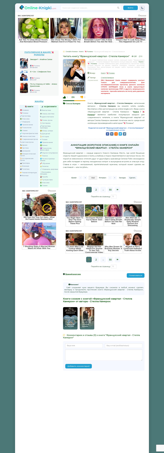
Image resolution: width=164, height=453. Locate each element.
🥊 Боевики (24, 110)
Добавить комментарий (78, 366)
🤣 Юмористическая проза (28, 154)
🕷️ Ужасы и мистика (27, 136)
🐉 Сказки (23, 130)
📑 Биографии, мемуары (45, 173)
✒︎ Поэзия (43, 139)
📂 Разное (44, 156)
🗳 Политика (24, 169)
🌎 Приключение (26, 125)
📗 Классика (24, 119)
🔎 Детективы (25, 116)
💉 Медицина (25, 122)
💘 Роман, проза (46, 120)
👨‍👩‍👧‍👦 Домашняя (25, 151)
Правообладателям (73, 274)
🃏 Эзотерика (45, 123)
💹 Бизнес (44, 145)
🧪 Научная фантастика (29, 133)
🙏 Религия (44, 166)
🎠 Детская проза (26, 142)
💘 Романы (24, 113)
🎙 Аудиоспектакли (47, 117)
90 (110, 189)
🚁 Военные (24, 166)
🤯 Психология (25, 127)
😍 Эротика (24, 148)
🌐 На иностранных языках (47, 159)
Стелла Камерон (73, 103)
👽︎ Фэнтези (24, 175)
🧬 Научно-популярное (49, 153)
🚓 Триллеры (25, 163)
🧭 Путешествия (46, 180)
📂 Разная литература (28, 172)
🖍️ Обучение (45, 163)
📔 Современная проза (29, 139)
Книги (141, 62)
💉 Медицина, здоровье (49, 169)
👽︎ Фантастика (45, 110)
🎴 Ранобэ (44, 177)
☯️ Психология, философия (46, 149)
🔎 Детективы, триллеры (45, 127)
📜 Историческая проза (26, 159)
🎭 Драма (23, 145)
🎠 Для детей (45, 133)
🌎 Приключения (46, 142)
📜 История (44, 136)
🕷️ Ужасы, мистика (47, 114)
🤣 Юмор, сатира (46, 131)
